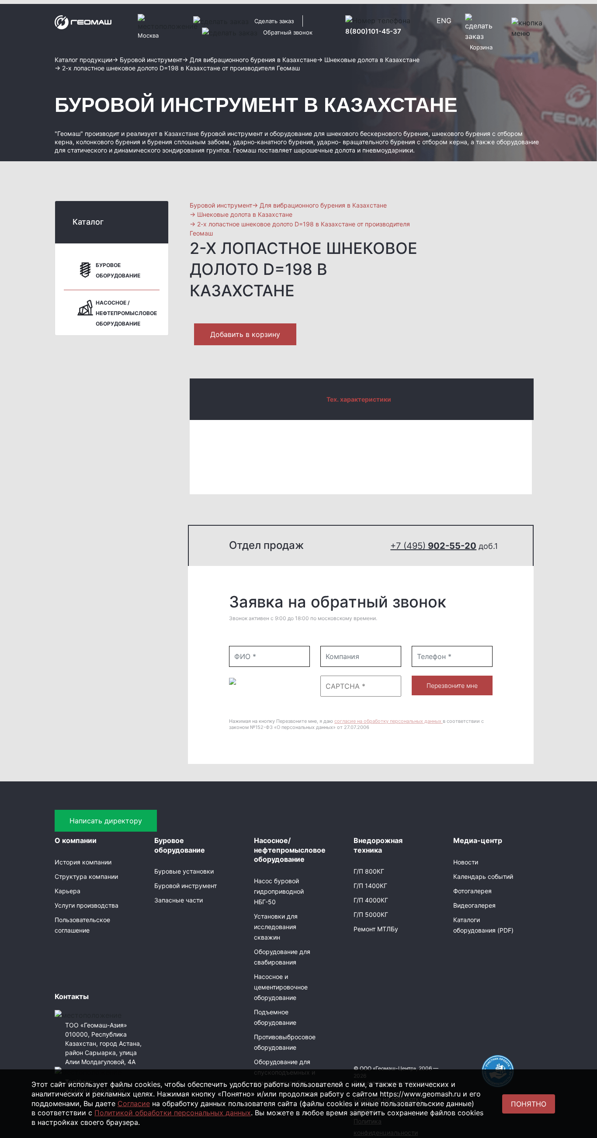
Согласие (134, 1103)
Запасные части (178, 900)
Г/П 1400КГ (370, 885)
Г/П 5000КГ (371, 914)
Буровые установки (184, 871)
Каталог (88, 221)
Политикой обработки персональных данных (172, 1112)
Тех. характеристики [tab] (358, 399)
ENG (444, 20)
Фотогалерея (472, 891)
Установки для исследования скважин (276, 926)
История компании (83, 862)
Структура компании (86, 876)
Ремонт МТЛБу (376, 929)
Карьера (67, 891)
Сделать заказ (274, 20)
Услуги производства (86, 905)
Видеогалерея (474, 905)
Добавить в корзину (245, 334)
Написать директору (105, 820)
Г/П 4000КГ (371, 900)
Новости (465, 862)
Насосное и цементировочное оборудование (281, 987)
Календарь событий (483, 876)
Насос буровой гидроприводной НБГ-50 (279, 891)
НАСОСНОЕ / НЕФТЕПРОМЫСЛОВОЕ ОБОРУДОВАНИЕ (126, 313)
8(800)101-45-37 (373, 31)
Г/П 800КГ (369, 871)
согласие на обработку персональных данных (388, 721)
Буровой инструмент (185, 885)
